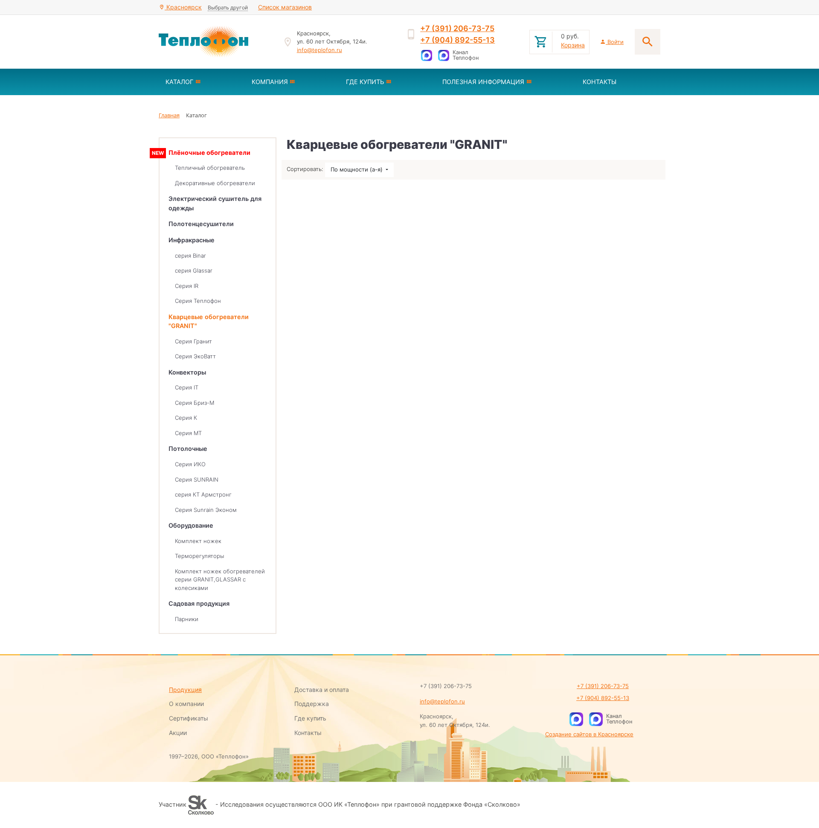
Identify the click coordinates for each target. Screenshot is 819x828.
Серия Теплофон (198, 300)
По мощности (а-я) (357, 169)
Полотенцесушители (201, 223)
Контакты (308, 732)
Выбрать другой (228, 7)
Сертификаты (188, 718)
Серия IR (186, 285)
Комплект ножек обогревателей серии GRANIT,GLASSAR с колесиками (220, 579)
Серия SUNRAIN (196, 479)
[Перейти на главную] (215, 42)
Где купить (310, 718)
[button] (202, 82)
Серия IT (186, 387)
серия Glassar (193, 270)
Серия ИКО (190, 464)
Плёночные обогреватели (209, 152)
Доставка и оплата (321, 689)
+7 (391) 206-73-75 (457, 28)
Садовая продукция (198, 603)
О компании (186, 703)
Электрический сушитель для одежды (214, 203)
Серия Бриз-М (194, 402)
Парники (186, 619)
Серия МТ (188, 433)
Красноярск (183, 7)
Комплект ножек (198, 540)
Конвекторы (187, 372)
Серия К (186, 417)
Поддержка (311, 703)
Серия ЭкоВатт (195, 356)
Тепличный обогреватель (210, 167)
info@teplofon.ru (319, 49)
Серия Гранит (193, 341)
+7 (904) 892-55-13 (457, 39)
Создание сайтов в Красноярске (589, 734)
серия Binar (190, 255)
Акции (178, 732)
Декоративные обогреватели (215, 183)
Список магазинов (285, 7)
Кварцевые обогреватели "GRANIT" (208, 321)
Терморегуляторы (199, 555)
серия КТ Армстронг (203, 494)
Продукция (185, 689)
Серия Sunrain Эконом (206, 509)
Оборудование (190, 525)
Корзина (573, 45)
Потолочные (187, 448)
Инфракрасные (191, 240)
